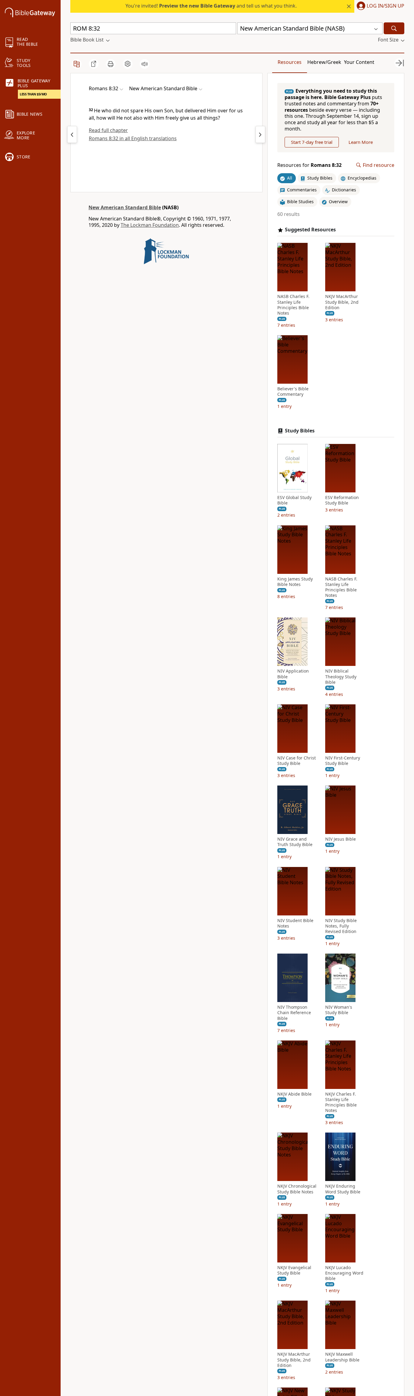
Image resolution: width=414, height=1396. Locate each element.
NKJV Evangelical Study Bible (294, 1270)
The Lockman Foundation (150, 225)
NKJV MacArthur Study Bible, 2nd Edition (342, 302)
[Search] (394, 28)
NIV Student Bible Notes (295, 923)
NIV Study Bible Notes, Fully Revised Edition (341, 926)
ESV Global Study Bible (294, 500)
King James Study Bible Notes (295, 581)
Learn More (361, 142)
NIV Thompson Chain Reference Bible (294, 1012)
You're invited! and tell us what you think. (211, 5)
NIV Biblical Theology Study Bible (340, 676)
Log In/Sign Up (385, 6)
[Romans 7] (72, 134)
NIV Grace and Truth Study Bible (294, 841)
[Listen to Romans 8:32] (144, 64)
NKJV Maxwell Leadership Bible (342, 1356)
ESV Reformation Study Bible (342, 500)
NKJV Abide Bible (294, 1094)
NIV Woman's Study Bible (338, 1009)
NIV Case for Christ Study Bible (296, 760)
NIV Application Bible (293, 673)
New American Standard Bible (124, 207)
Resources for (309, 165)
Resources (290, 62)
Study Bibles (300, 431)
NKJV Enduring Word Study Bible (342, 1188)
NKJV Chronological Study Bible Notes (296, 1188)
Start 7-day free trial (311, 142)
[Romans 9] (260, 134)
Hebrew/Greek (324, 62)
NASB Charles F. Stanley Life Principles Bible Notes (293, 305)
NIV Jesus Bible (340, 839)
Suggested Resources (310, 230)
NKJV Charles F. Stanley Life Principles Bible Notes (341, 1102)
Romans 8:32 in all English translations (133, 138)
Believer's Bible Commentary (293, 391)
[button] (379, 6)
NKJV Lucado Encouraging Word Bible (344, 1273)
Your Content (359, 62)
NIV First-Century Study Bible (342, 760)
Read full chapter (108, 130)
